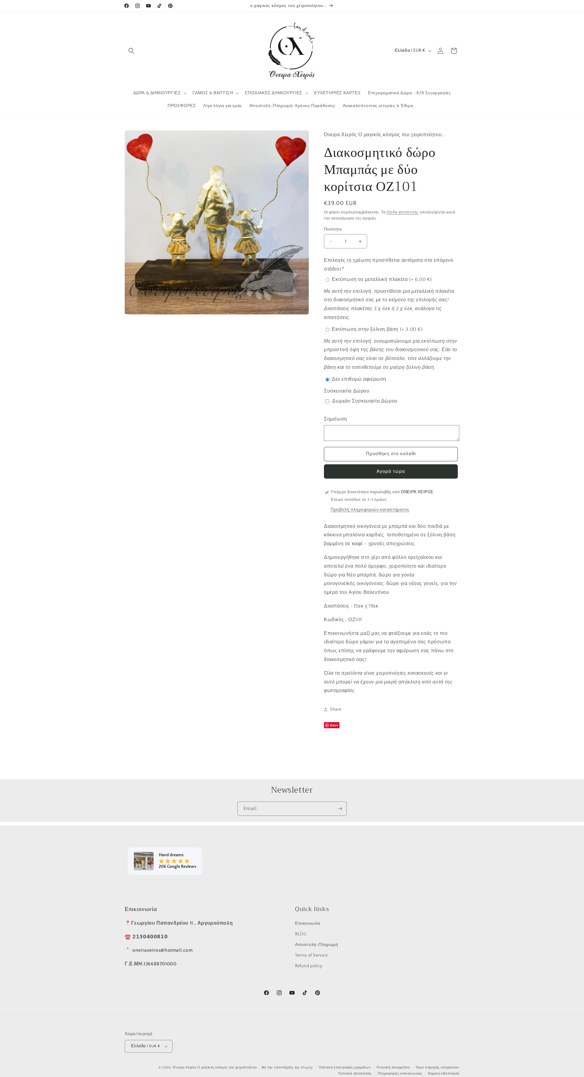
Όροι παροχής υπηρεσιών (437, 1067)
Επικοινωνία (307, 923)
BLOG (300, 934)
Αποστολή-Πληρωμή (316, 944)
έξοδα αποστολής (403, 212)
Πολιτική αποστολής (355, 1073)
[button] (131, 50)
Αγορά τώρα (391, 471)
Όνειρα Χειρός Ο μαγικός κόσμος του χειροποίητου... (216, 1067)
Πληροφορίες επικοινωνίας (400, 1073)
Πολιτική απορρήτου (393, 1067)
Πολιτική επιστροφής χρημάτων (345, 1067)
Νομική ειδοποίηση (443, 1073)
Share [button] (336, 709)
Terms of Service (311, 955)
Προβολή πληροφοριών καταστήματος (370, 509)
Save (334, 725)
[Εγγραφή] (339, 809)
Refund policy (308, 966)
